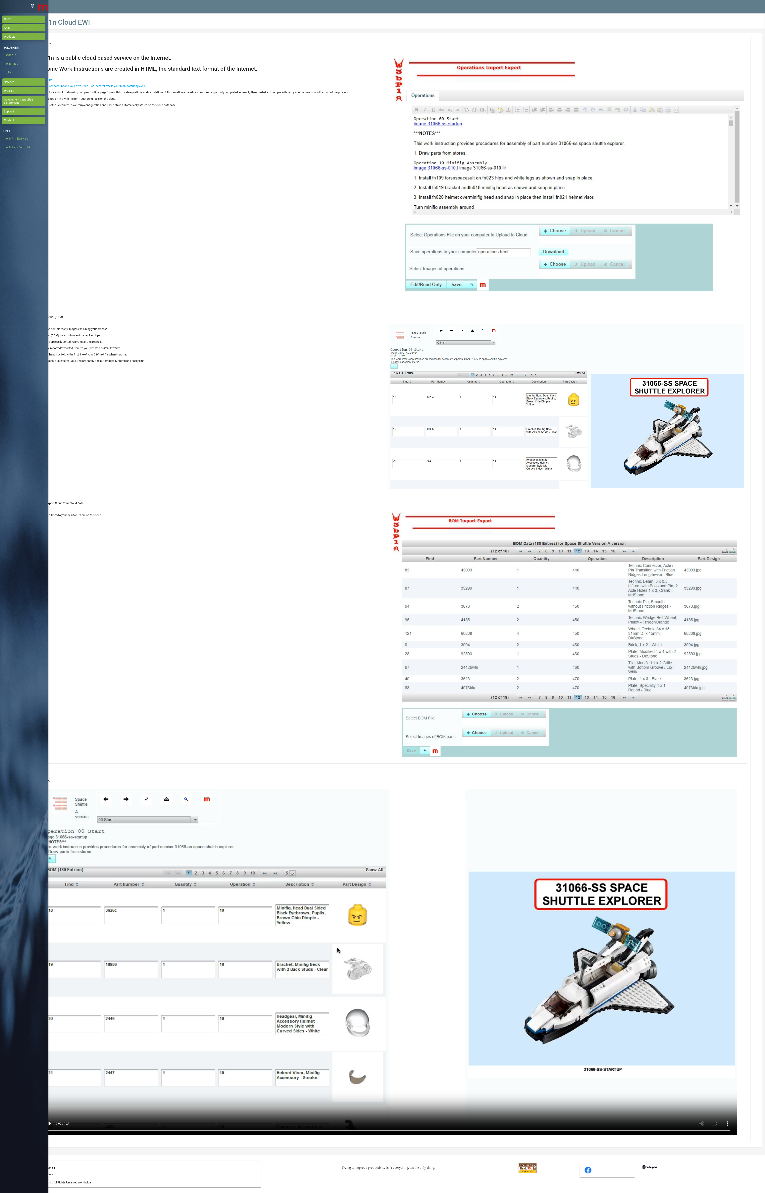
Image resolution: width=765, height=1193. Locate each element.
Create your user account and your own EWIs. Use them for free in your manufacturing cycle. (89, 86)
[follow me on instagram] (649, 1170)
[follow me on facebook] (588, 1173)
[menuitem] (25, 19)
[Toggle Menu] (32, 6)
